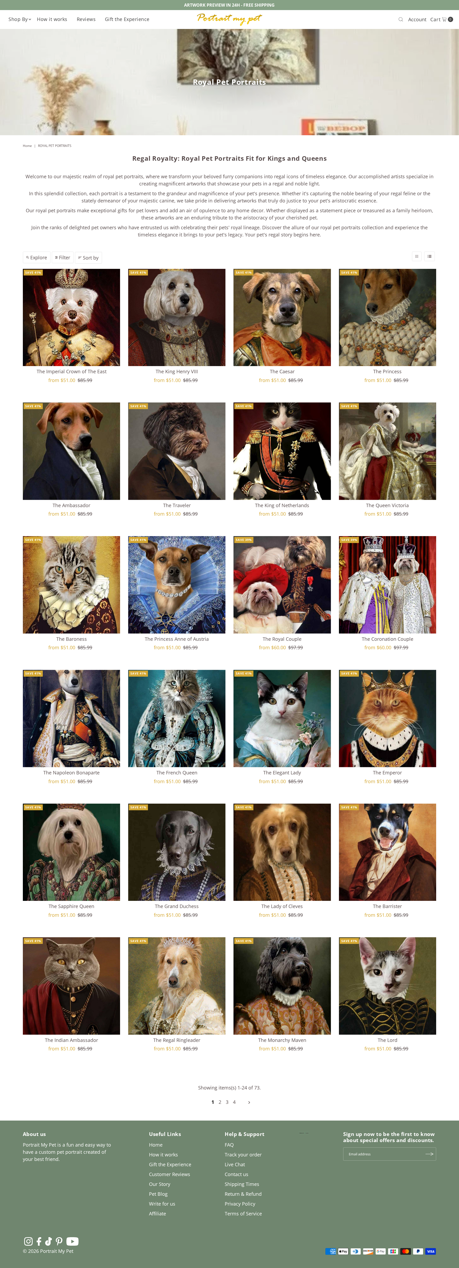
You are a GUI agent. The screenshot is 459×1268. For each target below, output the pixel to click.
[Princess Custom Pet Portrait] (387, 317)
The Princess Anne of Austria (177, 639)
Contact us (236, 1174)
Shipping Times (242, 1184)
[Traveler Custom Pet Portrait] (177, 451)
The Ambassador (71, 505)
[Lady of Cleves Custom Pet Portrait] (282, 852)
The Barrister (387, 906)
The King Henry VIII (177, 371)
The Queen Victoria (387, 505)
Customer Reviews (169, 1174)
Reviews (86, 19)
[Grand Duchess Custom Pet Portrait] (177, 852)
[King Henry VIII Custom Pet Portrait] (177, 317)
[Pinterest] (59, 1241)
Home (27, 145)
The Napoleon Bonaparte (71, 772)
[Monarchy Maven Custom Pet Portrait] (282, 986)
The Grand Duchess (177, 906)
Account (417, 19)
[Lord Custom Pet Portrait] (387, 986)
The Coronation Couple (387, 639)
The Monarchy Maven (282, 1040)
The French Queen (176, 772)
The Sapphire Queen (71, 906)
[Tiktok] (48, 1241)
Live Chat (235, 1164)
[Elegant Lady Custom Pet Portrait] (282, 718)
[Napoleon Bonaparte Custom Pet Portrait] (71, 718)
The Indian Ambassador (71, 1040)
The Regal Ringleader (176, 1040)
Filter (64, 257)
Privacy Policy (240, 1204)
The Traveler (177, 505)
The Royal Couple (282, 639)
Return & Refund (243, 1194)
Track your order (243, 1154)
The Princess (387, 371)
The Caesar (282, 371)
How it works (52, 19)
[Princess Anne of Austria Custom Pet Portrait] (177, 585)
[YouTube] (72, 1241)
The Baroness (71, 639)
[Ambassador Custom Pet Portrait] (71, 451)
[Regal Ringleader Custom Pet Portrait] (177, 986)
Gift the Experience (127, 19)
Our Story (159, 1184)
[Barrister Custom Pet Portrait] (387, 852)
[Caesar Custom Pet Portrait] (282, 317)
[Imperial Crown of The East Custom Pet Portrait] (71, 317)
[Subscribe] (429, 1154)
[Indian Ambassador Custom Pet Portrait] (71, 986)
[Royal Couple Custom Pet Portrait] (282, 585)
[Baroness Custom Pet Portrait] (71, 585)
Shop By (18, 19)
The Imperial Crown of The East (72, 371)
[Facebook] (39, 1241)
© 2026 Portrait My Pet (48, 1251)
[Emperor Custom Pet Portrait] (387, 718)
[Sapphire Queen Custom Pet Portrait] (71, 852)
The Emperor (387, 772)
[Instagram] (28, 1241)
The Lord (387, 1040)
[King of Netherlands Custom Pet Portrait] (282, 451)
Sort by (91, 258)
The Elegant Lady (282, 772)
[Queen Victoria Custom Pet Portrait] (387, 451)
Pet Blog (158, 1194)
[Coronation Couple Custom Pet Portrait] (387, 585)
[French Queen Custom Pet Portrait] (177, 718)
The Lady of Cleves (282, 906)
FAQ (229, 1145)
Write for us (162, 1204)
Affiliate (157, 1213)
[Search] (401, 19)
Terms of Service (243, 1213)
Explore (38, 257)
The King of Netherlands (282, 505)
